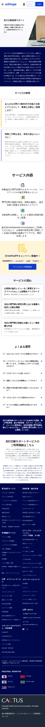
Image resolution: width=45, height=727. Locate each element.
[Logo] (11, 5)
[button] (24, 3)
